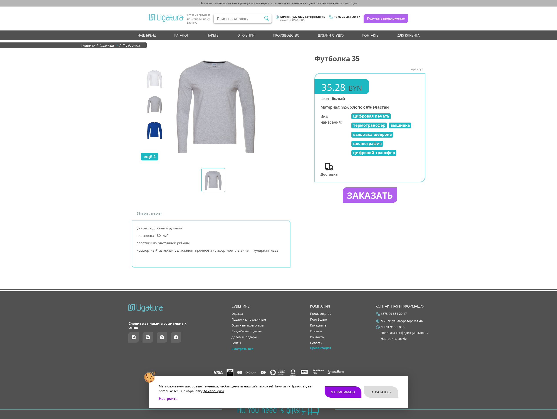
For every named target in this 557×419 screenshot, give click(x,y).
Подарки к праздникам (249, 319)
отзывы (316, 331)
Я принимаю (343, 392)
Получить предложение (386, 18)
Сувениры (241, 306)
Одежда (237, 313)
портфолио (318, 319)
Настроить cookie (394, 338)
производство (286, 35)
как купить (318, 325)
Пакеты (213, 35)
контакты (370, 35)
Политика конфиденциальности (405, 333)
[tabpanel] (215, 106)
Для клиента (408, 35)
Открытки (246, 35)
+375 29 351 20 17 (347, 17)
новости (316, 343)
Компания (320, 306)
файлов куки (213, 391)
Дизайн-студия (331, 35)
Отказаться (381, 392)
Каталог (181, 35)
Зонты (236, 343)
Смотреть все (242, 349)
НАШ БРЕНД (147, 35)
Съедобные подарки (247, 331)
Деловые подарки (245, 337)
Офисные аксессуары (248, 325)
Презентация (320, 348)
